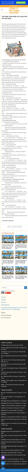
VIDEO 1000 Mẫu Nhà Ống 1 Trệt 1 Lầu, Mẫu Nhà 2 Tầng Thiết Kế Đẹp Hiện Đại (21, 277)
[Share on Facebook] (11, 227)
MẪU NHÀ (3, 302)
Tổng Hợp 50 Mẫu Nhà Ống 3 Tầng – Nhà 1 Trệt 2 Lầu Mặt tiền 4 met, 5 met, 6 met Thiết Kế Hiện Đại (7, 246)
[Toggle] (26, 300)
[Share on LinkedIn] (21, 227)
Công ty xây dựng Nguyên (14, 10)
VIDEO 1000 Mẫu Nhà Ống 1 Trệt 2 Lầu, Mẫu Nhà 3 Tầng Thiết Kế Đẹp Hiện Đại (7, 277)
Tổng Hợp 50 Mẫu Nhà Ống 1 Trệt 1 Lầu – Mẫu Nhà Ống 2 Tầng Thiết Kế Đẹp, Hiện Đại (8, 262)
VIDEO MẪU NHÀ (5, 305)
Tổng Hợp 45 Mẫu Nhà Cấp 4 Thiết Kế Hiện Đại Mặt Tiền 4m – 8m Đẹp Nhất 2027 (21, 262)
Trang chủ (3, 297)
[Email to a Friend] (16, 227)
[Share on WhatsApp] (8, 227)
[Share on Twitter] (13, 227)
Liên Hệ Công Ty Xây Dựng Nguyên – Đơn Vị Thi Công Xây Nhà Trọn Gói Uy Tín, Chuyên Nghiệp (14, 308)
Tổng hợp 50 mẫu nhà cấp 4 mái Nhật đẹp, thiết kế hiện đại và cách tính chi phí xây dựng (21, 246)
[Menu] (2, 9)
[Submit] (25, 287)
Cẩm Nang (3, 299)
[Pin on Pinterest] (18, 227)
